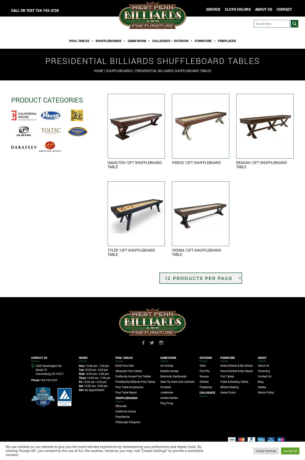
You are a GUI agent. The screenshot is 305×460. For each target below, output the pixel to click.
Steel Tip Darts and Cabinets (177, 381)
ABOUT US (263, 9)
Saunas (204, 376)
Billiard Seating (229, 387)
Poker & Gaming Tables (234, 381)
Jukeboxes (166, 392)
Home (98, 71)
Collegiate (207, 392)
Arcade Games (169, 397)
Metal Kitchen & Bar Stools (236, 365)
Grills (203, 365)
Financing (264, 371)
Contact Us (264, 376)
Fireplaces (227, 41)
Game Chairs (228, 392)
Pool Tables (79, 41)
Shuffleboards (119, 71)
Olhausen (121, 406)
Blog (260, 381)
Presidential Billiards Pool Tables (135, 381)
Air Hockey (166, 365)
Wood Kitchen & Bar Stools (236, 371)
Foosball (165, 387)
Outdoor (181, 41)
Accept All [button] (290, 451)
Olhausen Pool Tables (128, 371)
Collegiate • (162, 41)
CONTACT (284, 9)
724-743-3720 (47, 10)
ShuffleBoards (108, 41)
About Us (263, 365)
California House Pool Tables (133, 376)
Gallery (262, 387)
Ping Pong (166, 403)
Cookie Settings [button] (266, 451)
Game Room (137, 41)
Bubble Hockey (169, 371)
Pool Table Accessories (129, 387)
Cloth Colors (238, 9)
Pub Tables (227, 376)
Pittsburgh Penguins (127, 422)
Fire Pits (204, 371)
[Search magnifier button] (294, 23)
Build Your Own (124, 365)
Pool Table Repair (126, 392)
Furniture (203, 41)
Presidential (122, 416)
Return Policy (266, 392)
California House (125, 411)
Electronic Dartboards (173, 376)
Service (213, 9)
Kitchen (204, 381)
